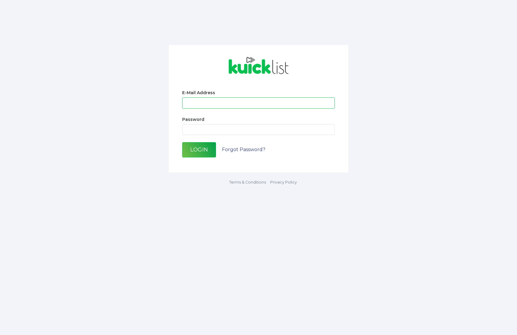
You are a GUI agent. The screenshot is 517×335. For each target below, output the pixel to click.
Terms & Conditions (247, 182)
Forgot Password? (243, 149)
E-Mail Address (198, 92)
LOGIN (199, 149)
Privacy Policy (283, 182)
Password (193, 119)
